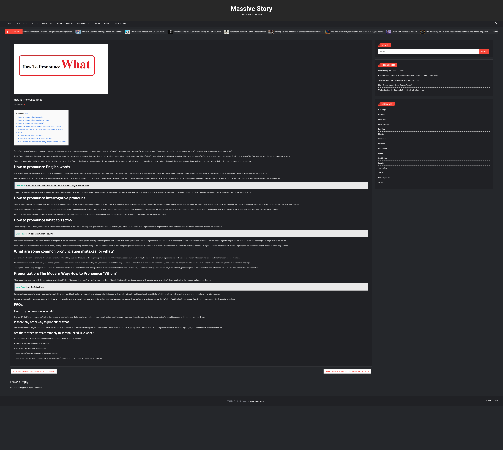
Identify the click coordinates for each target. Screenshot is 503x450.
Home (10, 24)
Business (21, 24)
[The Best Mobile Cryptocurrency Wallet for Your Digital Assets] (313, 32)
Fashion (381, 129)
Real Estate (382, 158)
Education (382, 119)
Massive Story (251, 8)
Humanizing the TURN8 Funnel (391, 70)
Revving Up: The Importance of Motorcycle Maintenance (284, 32)
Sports (69, 24)
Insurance (382, 139)
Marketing (47, 24)
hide (26, 113)
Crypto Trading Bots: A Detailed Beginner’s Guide (346, 371)
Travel (97, 24)
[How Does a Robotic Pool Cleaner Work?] (114, 32)
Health (34, 24)
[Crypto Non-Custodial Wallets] (375, 32)
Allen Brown (18, 104)
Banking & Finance (385, 110)
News (59, 24)
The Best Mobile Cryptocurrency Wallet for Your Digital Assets (343, 32)
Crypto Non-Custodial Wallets (390, 32)
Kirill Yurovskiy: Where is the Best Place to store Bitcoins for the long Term (443, 32)
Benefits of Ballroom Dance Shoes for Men (234, 32)
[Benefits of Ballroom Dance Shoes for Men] (212, 32)
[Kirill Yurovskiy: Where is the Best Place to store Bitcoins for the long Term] (408, 32)
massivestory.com (257, 401)
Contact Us (121, 24)
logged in (24, 387)
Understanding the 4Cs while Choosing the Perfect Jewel (183, 32)
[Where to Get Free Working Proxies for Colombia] (64, 32)
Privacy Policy (492, 400)
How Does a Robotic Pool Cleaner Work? (134, 32)
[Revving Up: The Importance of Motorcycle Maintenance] (257, 32)
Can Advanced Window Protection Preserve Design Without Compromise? (408, 75)
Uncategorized (384, 177)
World (107, 24)
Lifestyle (381, 143)
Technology (83, 24)
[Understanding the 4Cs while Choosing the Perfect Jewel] (156, 32)
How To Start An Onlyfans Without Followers (35, 371)
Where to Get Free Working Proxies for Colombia (88, 32)
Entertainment (384, 124)
